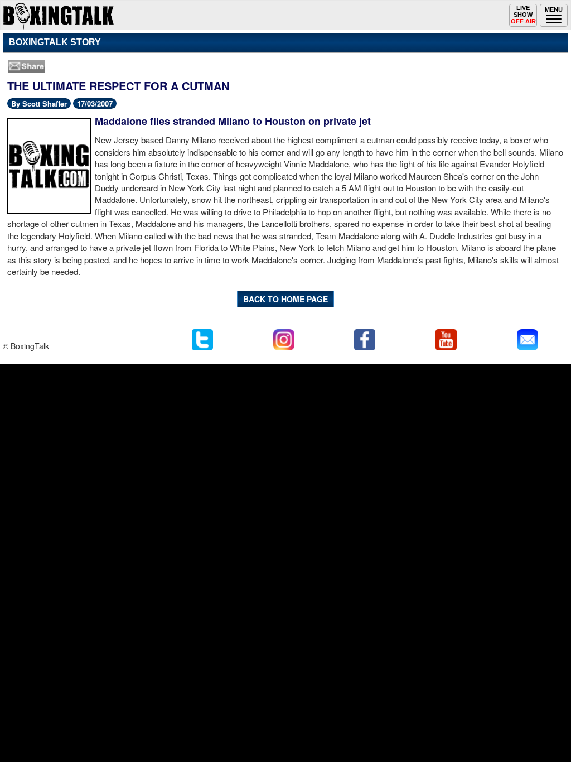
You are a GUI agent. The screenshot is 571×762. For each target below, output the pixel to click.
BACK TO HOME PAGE (285, 299)
